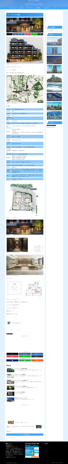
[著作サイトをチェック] (12, 360)
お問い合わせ (47, 445)
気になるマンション (9, 333)
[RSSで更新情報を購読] (37, 360)
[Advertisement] (24, 343)
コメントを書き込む (25, 434)
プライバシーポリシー (49, 448)
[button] (40, 34)
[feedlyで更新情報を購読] (25, 360)
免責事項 (46, 450)
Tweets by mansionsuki (51, 127)
